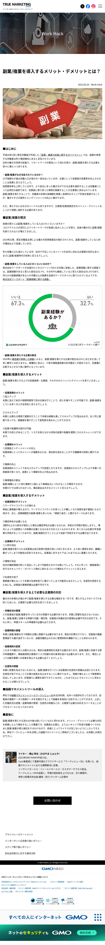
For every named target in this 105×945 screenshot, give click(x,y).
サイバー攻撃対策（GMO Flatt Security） (78, 888)
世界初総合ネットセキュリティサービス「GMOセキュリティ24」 (24, 882)
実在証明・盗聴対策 (8, 888)
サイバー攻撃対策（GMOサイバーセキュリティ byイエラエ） (40, 888)
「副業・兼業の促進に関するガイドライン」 (61, 154)
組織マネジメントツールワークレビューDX (32, 695)
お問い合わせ (52, 800)
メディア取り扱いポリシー (18, 847)
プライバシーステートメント (19, 834)
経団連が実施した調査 (23, 359)
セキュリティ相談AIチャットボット (13, 885)
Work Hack (96, 84)
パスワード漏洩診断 (57, 882)
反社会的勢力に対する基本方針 (20, 853)
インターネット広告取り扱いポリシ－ (23, 840)
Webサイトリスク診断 (75, 882)
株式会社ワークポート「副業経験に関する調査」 (27, 279)
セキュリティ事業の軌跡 (24, 891)
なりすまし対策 (6, 891)
